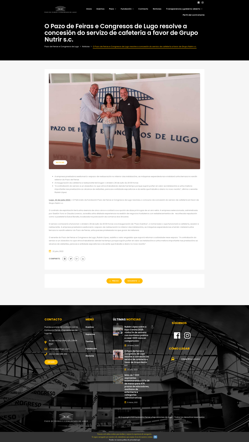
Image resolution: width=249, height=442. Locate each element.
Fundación (126, 8)
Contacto (143, 8)
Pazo (111, 8)
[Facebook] (199, 2)
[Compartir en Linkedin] (83, 258)
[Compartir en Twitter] (70, 258)
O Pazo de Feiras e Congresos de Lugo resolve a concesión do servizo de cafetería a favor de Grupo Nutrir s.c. (136, 358)
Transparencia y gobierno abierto (183, 8)
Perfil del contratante (193, 15)
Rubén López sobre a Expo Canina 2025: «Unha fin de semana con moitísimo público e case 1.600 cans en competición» (136, 333)
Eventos (100, 8)
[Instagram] (202, 2)
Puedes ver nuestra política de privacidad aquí (124, 440)
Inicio (89, 8)
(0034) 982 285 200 (58, 354)
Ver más (51, 362)
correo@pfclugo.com (59, 349)
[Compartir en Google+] (76, 258)
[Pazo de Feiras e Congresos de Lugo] (66, 417)
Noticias (157, 8)
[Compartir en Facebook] (64, 258)
